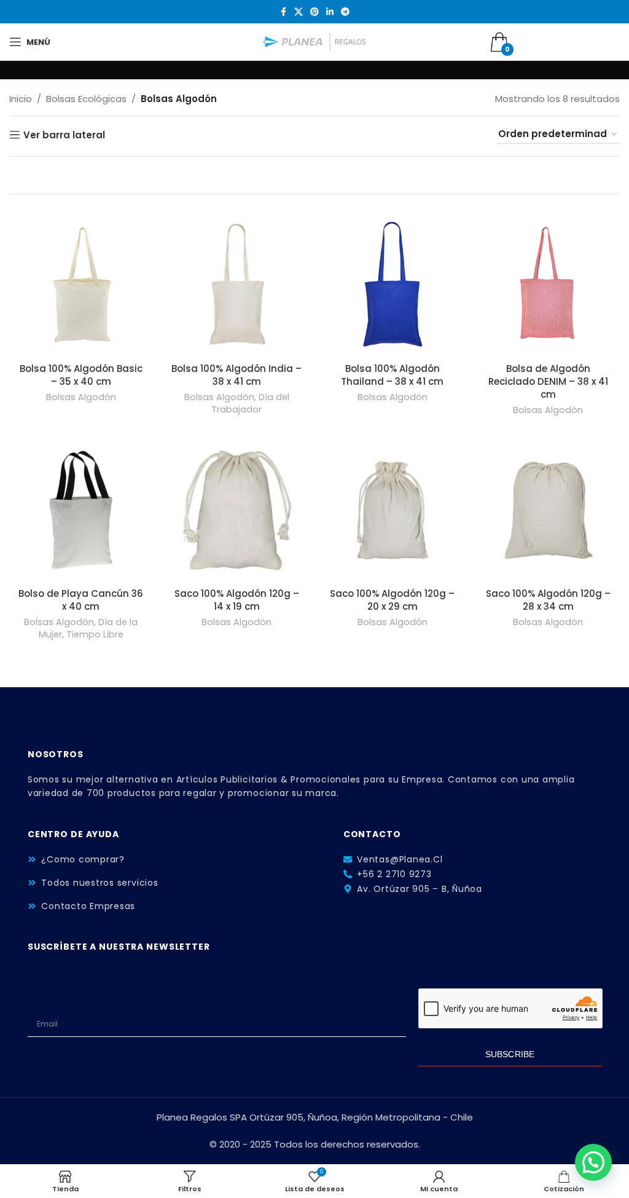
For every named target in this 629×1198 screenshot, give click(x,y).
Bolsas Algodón (81, 397)
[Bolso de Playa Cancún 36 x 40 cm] (81, 510)
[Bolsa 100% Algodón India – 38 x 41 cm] (237, 285)
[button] (593, 1162)
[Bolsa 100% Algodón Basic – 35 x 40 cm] (81, 285)
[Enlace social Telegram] (345, 12)
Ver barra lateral (64, 134)
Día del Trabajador (250, 403)
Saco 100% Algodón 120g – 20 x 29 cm (392, 600)
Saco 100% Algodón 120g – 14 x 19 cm (236, 600)
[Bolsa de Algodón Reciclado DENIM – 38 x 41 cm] (548, 285)
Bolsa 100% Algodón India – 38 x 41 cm (236, 375)
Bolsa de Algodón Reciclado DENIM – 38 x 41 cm (548, 381)
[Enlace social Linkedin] (329, 12)
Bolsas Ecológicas (86, 98)
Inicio (20, 98)
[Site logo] (315, 40)
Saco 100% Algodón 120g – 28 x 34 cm (548, 600)
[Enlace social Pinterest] (314, 12)
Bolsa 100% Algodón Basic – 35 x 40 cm (81, 375)
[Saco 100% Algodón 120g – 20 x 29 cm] (392, 510)
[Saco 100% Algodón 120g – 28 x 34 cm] (548, 510)
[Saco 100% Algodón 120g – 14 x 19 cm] (237, 510)
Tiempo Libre (94, 634)
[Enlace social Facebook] (283, 12)
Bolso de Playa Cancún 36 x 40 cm (80, 600)
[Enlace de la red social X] (299, 12)
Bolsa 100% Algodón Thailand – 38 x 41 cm (392, 375)
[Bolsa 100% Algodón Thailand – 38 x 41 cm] (392, 285)
